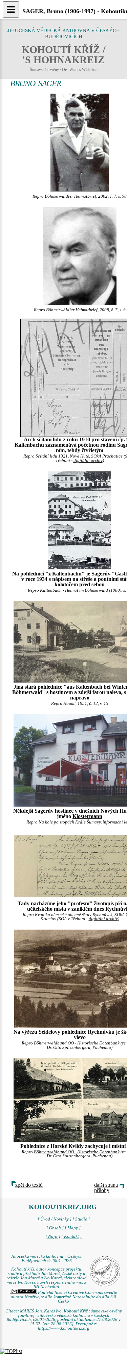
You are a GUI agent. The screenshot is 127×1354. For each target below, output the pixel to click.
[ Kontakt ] (71, 1236)
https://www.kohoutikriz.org (63, 1328)
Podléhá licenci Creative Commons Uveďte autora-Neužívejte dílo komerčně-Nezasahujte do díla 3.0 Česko (64, 1297)
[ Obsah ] (55, 1228)
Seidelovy (49, 1032)
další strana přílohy (106, 1187)
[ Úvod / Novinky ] (54, 1219)
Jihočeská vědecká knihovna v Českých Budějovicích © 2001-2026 (47, 1258)
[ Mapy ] (73, 1228)
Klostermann (87, 816)
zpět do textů (29, 1185)
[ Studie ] (81, 1219)
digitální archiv (88, 460)
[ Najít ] (52, 1236)
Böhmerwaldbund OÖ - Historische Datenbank (77, 1043)
